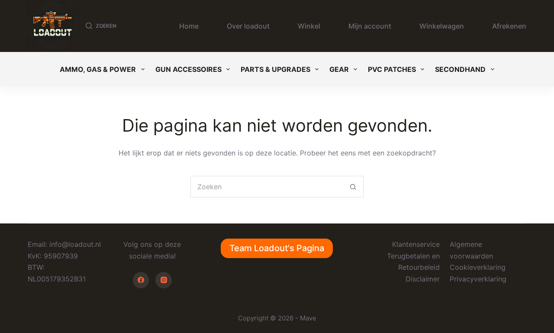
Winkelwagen (441, 26)
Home (189, 26)
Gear (339, 69)
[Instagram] (163, 280)
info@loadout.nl (75, 244)
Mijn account (369, 26)
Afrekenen (509, 26)
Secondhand (460, 69)
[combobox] (266, 186)
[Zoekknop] (352, 186)
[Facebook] (141, 280)
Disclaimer (423, 279)
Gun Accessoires (188, 69)
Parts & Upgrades (275, 69)
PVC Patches (392, 69)
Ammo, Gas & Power (98, 69)
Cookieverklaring (478, 267)
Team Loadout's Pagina (276, 248)
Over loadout (248, 26)
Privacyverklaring (478, 279)
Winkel (309, 26)
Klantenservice (416, 244)
